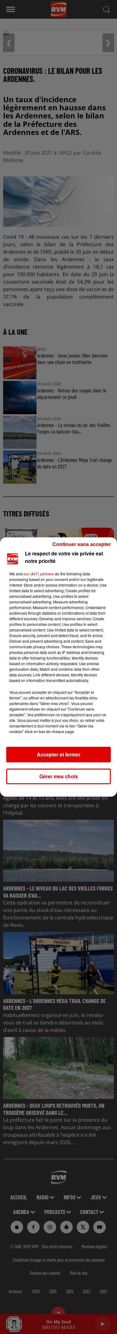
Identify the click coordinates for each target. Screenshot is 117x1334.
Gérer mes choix (58, 776)
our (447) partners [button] (38, 573)
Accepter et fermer (58, 754)
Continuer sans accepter (81, 544)
